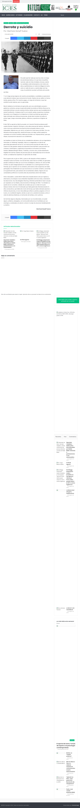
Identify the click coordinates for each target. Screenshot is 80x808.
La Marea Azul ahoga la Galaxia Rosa (70, 491)
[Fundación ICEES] (13, 8)
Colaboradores (28, 15)
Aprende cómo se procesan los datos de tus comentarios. (37, 294)
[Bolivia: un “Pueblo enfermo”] (61, 755)
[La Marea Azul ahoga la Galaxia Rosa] (61, 547)
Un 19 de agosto (24, 239)
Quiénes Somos (10, 15)
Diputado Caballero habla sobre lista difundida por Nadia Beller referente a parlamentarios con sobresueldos (9, 243)
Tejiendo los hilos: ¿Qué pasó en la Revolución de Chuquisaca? (70, 780)
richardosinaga (75, 805)
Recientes (58, 436)
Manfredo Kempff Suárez (22, 23)
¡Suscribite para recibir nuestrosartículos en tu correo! (67, 300)
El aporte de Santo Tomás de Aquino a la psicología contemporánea (66, 745)
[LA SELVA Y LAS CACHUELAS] (61, 610)
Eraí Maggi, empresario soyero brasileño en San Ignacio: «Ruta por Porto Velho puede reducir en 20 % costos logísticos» (44, 243)
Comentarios (72, 436)
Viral (65, 436)
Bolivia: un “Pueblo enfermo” (69, 754)
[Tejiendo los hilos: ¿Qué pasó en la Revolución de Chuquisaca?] (61, 779)
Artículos (6, 23)
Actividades (19, 15)
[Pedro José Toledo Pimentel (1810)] (61, 791)
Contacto (37, 15)
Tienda (46, 15)
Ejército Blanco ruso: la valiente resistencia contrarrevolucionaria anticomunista (70, 766)
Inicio (3, 15)
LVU (42, 15)
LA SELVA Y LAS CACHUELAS (70, 608)
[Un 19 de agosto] (27, 234)
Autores (10, 23)
